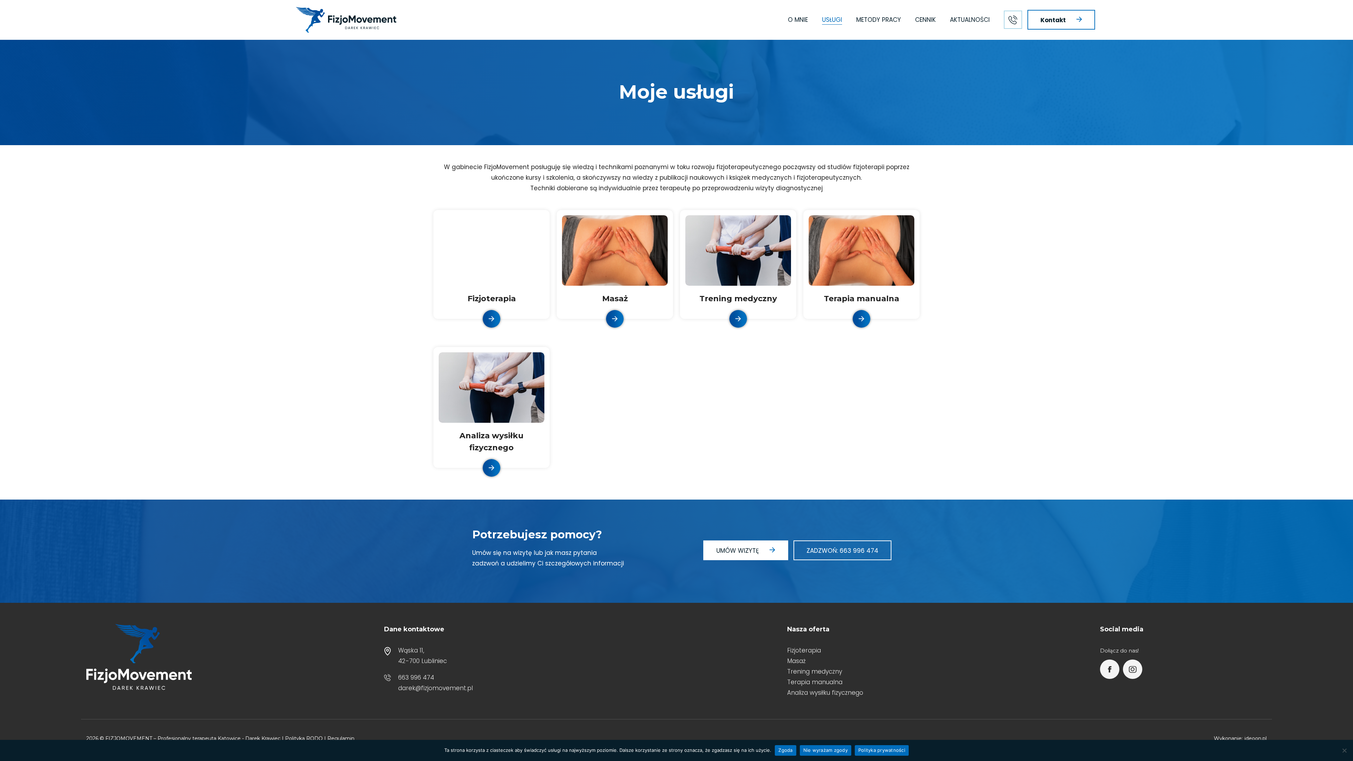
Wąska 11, (411, 650)
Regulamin (340, 738)
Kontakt (1053, 20)
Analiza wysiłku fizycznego (825, 692)
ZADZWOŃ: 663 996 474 (842, 550)
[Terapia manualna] (861, 250)
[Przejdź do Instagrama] (1132, 669)
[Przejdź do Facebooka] (1109, 669)
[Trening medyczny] (738, 250)
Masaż (615, 298)
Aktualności (970, 20)
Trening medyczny (738, 298)
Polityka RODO (304, 738)
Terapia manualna (861, 298)
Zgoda (785, 750)
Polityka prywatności (881, 750)
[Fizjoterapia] (491, 319)
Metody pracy (878, 20)
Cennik (925, 20)
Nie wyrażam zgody (825, 750)
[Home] (346, 20)
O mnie (798, 20)
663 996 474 (416, 677)
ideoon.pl (1255, 738)
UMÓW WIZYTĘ (737, 550)
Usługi (832, 20)
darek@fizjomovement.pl (435, 688)
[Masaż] (615, 250)
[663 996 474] (1013, 20)
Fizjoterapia (492, 298)
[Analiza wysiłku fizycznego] (491, 387)
